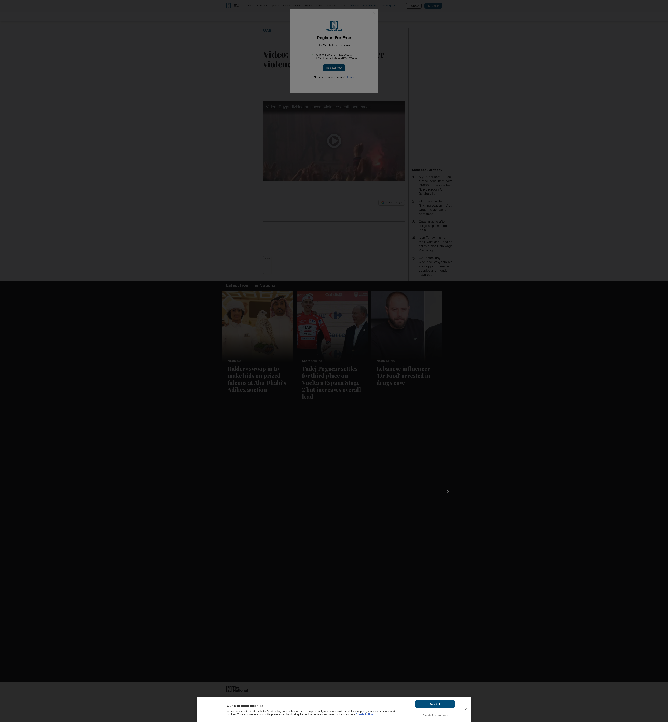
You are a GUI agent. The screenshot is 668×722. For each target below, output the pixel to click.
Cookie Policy (364, 714)
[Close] (465, 709)
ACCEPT (435, 703)
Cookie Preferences (435, 715)
